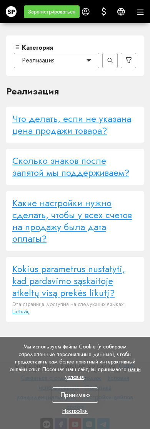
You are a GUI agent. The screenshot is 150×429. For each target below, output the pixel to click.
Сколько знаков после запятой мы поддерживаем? (70, 166)
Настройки (75, 411)
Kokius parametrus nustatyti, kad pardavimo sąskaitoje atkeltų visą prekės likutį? (68, 280)
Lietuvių (21, 311)
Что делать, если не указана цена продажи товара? (71, 124)
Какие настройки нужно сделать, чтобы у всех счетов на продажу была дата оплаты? (72, 220)
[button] (52, 11)
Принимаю (75, 394)
